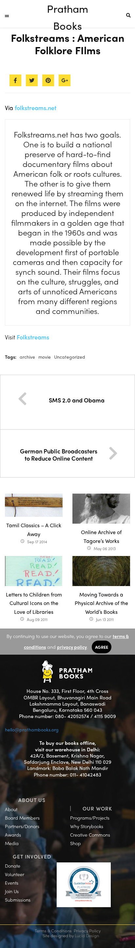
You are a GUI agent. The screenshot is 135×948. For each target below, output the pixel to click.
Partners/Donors (22, 826)
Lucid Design (87, 935)
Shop (75, 843)
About (11, 809)
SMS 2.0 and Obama (77, 400)
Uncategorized (69, 356)
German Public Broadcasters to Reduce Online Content (58, 454)
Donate (12, 865)
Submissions (17, 899)
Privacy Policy (87, 930)
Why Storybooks (86, 826)
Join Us (12, 891)
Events (11, 882)
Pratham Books (67, 9)
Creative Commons (90, 834)
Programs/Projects (89, 817)
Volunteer (14, 874)
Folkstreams (33, 337)
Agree (101, 647)
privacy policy (72, 647)
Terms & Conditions (53, 930)
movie (44, 356)
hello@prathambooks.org (32, 729)
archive (27, 356)
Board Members (22, 817)
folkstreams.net (35, 108)
